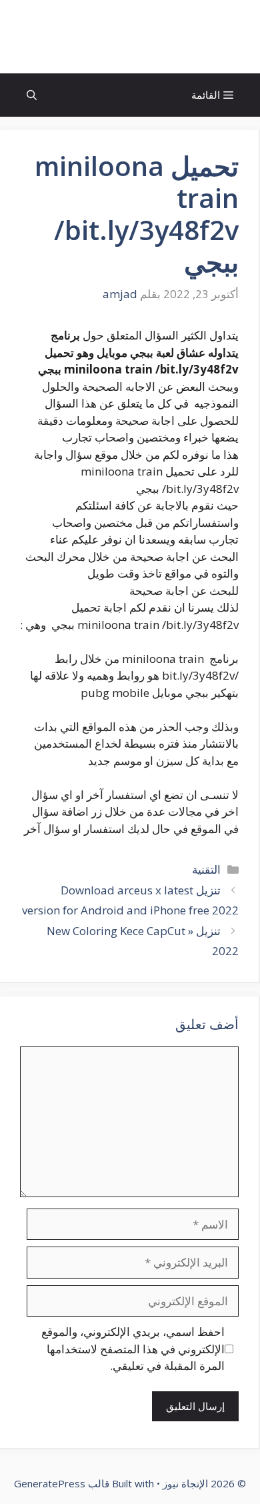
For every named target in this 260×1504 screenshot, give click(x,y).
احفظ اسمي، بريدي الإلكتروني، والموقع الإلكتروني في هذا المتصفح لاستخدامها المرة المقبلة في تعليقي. (133, 1348)
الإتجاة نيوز (130, 36)
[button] (31, 95)
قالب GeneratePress (61, 1483)
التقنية (206, 869)
